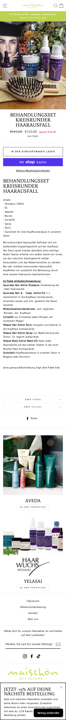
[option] (33, 16)
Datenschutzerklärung (33, 607)
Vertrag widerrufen (48, 713)
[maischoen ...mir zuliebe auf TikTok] (38, 656)
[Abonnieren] (58, 644)
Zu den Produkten (33, 507)
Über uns (33, 619)
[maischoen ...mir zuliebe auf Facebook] (32, 656)
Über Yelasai (33, 407)
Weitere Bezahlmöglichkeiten (33, 170)
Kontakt (33, 613)
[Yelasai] (33, 546)
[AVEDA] (33, 465)
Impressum (33, 601)
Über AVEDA (33, 399)
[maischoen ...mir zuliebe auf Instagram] (25, 656)
